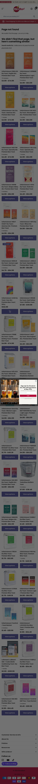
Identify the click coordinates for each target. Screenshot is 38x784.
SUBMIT (28, 395)
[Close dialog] (36, 381)
